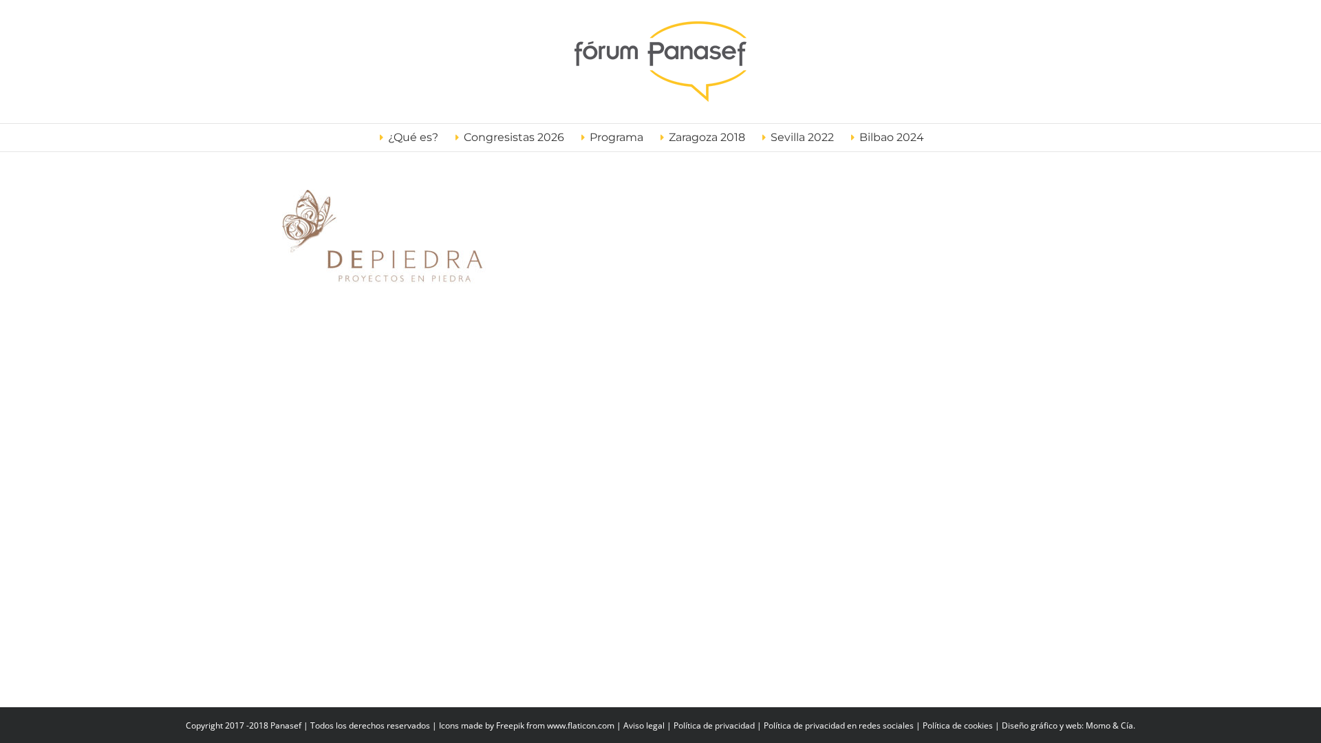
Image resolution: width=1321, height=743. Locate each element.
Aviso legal (644, 725)
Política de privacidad (714, 725)
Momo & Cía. (1110, 725)
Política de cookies (958, 725)
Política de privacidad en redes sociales (839, 725)
